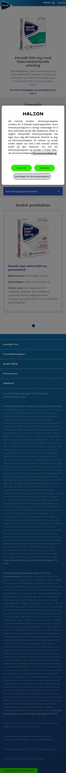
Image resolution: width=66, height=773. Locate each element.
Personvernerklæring (44, 153)
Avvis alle (21, 168)
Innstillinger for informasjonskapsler (32, 176)
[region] (33, 145)
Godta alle (44, 168)
